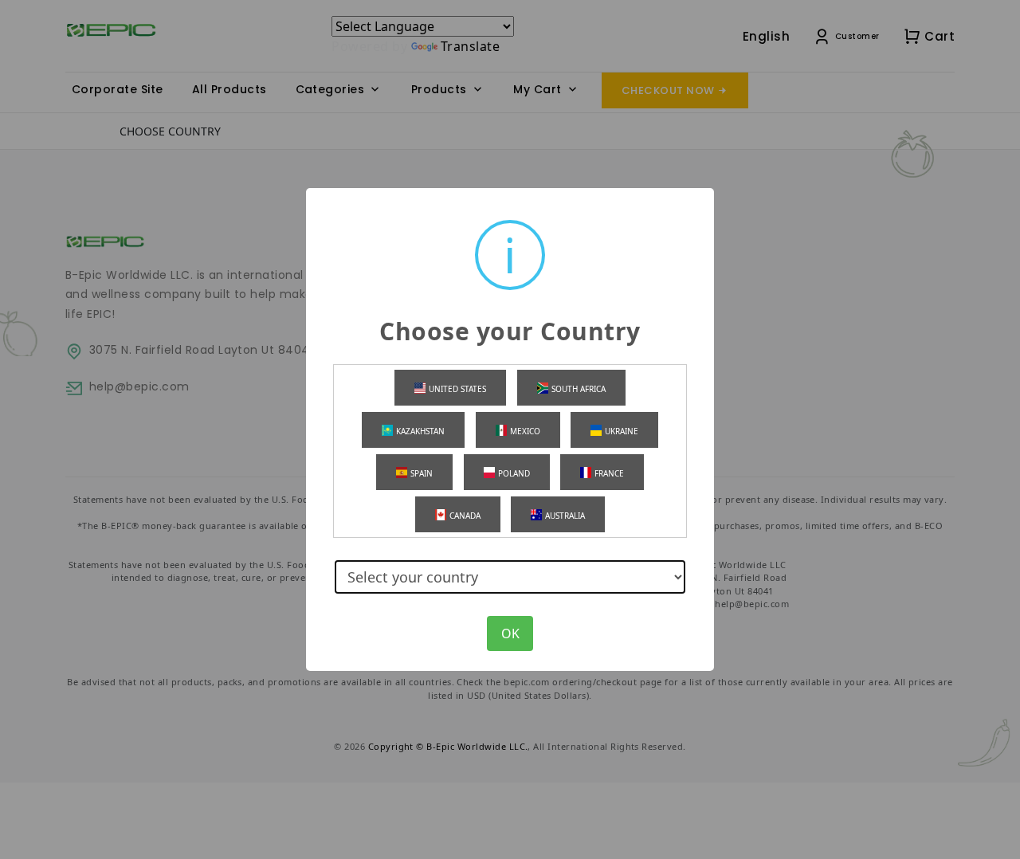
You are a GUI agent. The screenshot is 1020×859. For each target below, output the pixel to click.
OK (510, 633)
